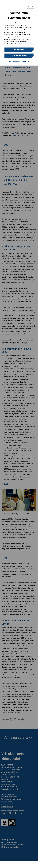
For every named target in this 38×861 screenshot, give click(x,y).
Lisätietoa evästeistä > (24, 44)
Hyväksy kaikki (19, 50)
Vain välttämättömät (19, 56)
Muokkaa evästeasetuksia (19, 61)
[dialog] (19, 33)
